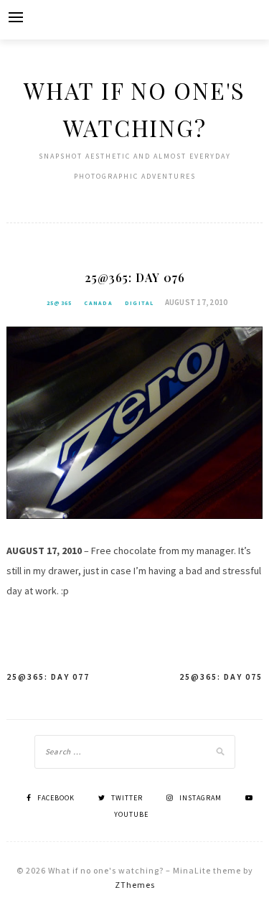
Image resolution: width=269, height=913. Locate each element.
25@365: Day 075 (221, 676)
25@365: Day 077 (48, 676)
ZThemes (135, 884)
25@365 (59, 302)
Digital (139, 302)
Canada (98, 302)
